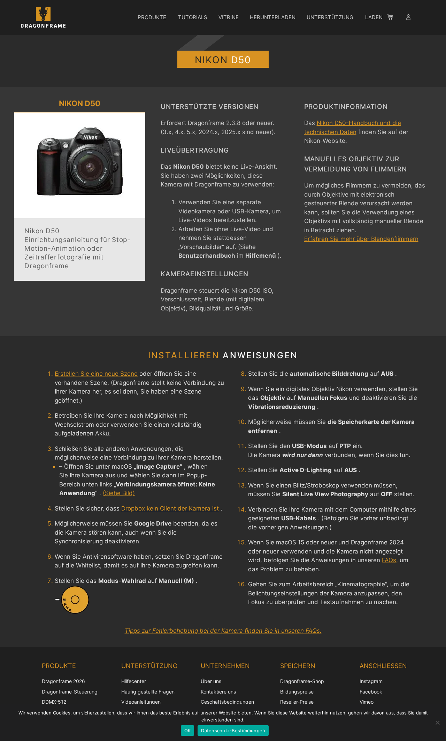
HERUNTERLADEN (272, 17)
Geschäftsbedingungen (227, 702)
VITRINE (228, 17)
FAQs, (390, 560)
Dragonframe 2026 (63, 681)
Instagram (371, 681)
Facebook (371, 692)
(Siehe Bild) (119, 493)
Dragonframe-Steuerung (70, 692)
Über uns (211, 681)
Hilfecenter (133, 681)
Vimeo (367, 702)
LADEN (374, 17)
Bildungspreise (297, 692)
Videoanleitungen (141, 702)
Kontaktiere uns (218, 692)
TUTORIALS (192, 17)
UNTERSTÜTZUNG (330, 17)
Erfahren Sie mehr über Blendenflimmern (361, 238)
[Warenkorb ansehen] (393, 18)
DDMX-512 (54, 702)
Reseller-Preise (297, 702)
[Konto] (409, 18)
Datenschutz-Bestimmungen (233, 730)
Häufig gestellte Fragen (148, 692)
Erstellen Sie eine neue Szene (96, 373)
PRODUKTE (152, 17)
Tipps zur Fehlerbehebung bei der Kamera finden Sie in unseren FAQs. (223, 630)
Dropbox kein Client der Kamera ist (170, 508)
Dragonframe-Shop (302, 681)
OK (187, 730)
